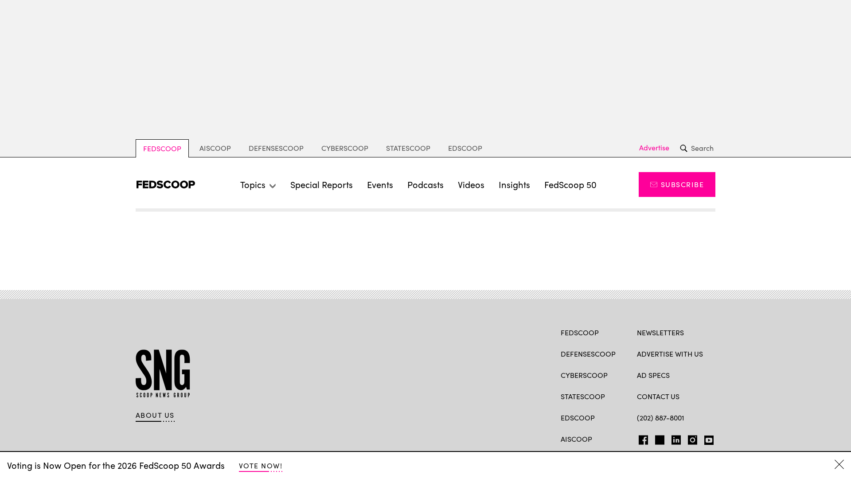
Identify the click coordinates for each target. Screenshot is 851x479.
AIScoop (215, 148)
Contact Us (658, 396)
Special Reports (321, 184)
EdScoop (465, 148)
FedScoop (162, 148)
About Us (155, 415)
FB (641, 438)
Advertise (654, 147)
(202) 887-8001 (660, 417)
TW (658, 438)
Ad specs (653, 375)
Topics (252, 184)
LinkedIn (676, 438)
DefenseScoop (276, 148)
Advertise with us (670, 353)
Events (380, 184)
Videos (471, 184)
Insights (514, 184)
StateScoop (408, 148)
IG (690, 438)
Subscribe (682, 184)
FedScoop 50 (570, 184)
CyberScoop (344, 148)
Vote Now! (260, 465)
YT (707, 438)
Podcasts (425, 184)
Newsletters (660, 332)
